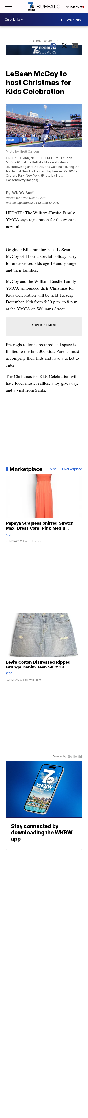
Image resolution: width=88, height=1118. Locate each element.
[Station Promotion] (44, 50)
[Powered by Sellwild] (75, 756)
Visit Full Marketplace (66, 469)
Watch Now (73, 6)
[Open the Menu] (8, 6)
